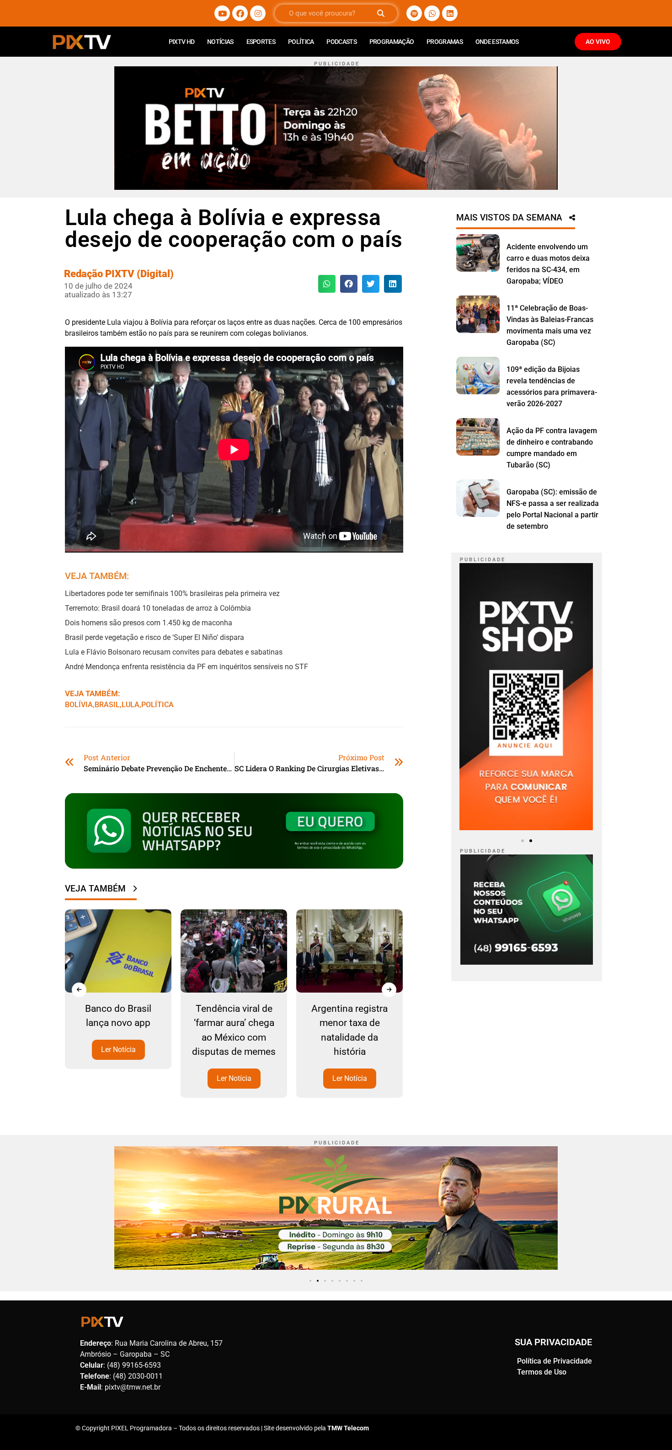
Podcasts (341, 41)
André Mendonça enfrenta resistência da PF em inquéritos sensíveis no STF (186, 666)
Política (301, 41)
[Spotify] (414, 13)
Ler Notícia (118, 1049)
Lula (130, 704)
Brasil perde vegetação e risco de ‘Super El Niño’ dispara (154, 637)
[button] (327, 283)
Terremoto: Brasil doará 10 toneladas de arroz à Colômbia (158, 608)
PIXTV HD (181, 41)
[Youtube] (222, 13)
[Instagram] (258, 13)
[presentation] (79, 990)
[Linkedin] (450, 13)
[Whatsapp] (432, 13)
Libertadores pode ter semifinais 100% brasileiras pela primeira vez (172, 593)
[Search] (380, 13)
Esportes (260, 41)
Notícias (220, 41)
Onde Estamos (497, 41)
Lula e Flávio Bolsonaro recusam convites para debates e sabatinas (174, 652)
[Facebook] (240, 13)
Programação (391, 41)
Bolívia (79, 704)
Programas (445, 41)
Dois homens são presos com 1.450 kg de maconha (148, 622)
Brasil (107, 704)
